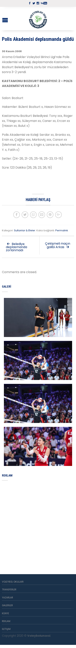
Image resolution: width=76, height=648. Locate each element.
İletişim (6, 629)
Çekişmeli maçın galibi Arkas (57, 245)
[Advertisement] (38, 523)
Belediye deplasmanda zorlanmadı (16, 247)
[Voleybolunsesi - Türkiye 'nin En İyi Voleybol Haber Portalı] (38, 18)
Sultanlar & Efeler (24, 230)
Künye (5, 613)
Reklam (6, 621)
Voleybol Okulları (13, 581)
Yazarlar (7, 597)
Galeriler (7, 605)
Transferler (9, 589)
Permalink (61, 230)
